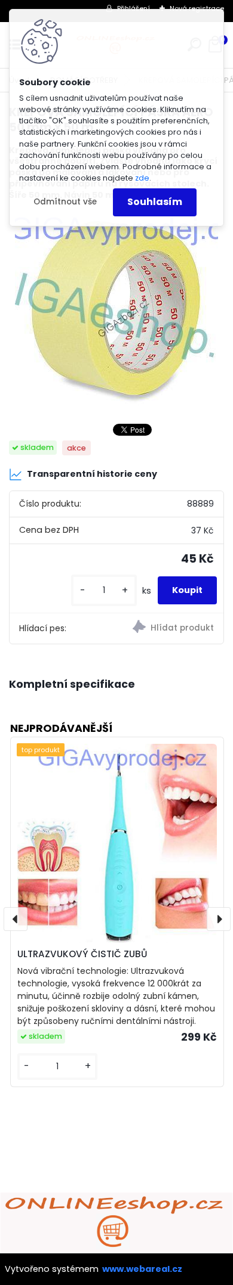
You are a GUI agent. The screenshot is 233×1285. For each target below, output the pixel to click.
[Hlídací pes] (170, 628)
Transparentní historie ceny (92, 474)
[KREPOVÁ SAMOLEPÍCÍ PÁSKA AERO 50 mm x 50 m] (116, 311)
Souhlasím (154, 202)
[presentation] (15, 919)
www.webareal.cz (142, 1269)
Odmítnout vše (65, 201)
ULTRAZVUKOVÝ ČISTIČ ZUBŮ (82, 954)
